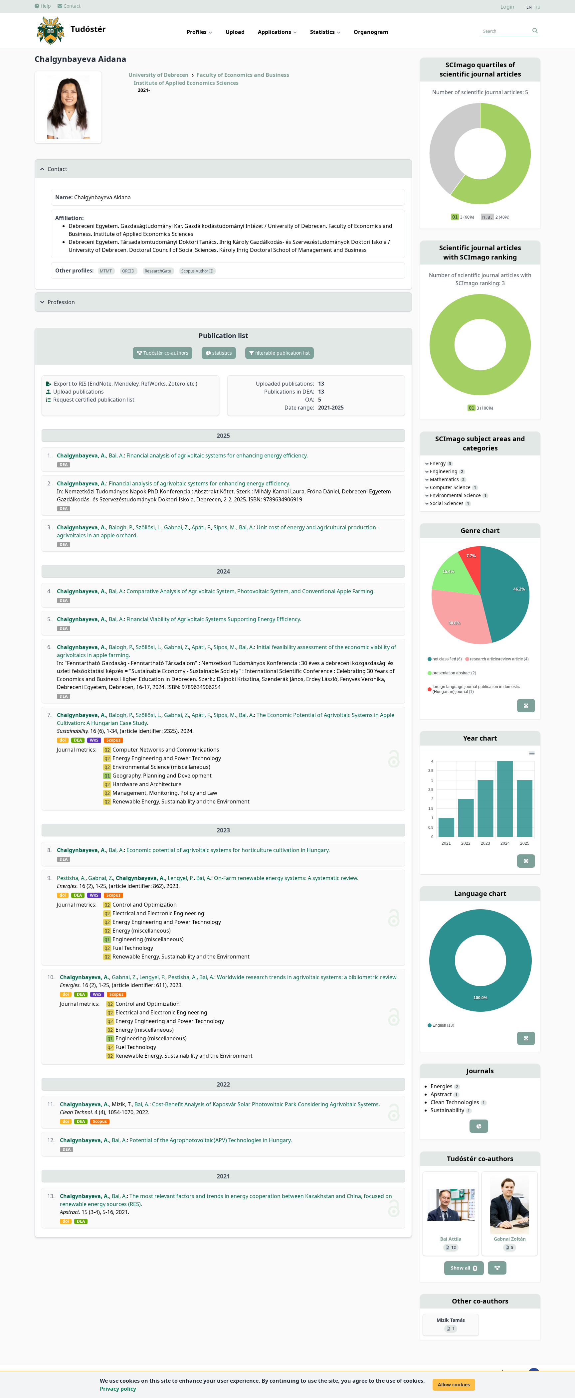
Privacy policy (118, 1388)
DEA (64, 464)
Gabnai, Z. (176, 527)
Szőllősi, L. (148, 527)
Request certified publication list (93, 399)
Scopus (113, 740)
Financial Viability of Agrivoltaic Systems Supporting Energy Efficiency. (213, 619)
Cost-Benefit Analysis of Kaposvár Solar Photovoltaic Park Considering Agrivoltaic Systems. (266, 1104)
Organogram (371, 32)
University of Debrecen (158, 75)
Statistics (323, 32)
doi (63, 740)
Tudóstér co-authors (165, 353)
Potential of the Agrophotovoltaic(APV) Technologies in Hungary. (210, 1140)
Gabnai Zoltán (510, 1239)
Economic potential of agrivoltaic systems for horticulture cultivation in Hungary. (228, 850)
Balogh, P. (121, 527)
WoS (94, 740)
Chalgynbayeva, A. (81, 455)
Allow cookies (454, 1384)
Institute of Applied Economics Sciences (186, 83)
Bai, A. (116, 455)
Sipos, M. (225, 527)
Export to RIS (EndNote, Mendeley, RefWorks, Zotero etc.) (125, 383)
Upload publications (78, 391)
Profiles (197, 32)
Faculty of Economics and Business (243, 75)
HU (537, 7)
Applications (275, 32)
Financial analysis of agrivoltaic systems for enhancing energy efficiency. (217, 455)
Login (507, 6)
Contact (71, 6)
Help (45, 6)
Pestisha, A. (71, 878)
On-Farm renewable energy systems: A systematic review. (286, 878)
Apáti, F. (201, 527)
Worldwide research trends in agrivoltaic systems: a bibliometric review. (307, 977)
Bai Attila (450, 1239)
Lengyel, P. (181, 878)
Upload (235, 32)
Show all (463, 1268)
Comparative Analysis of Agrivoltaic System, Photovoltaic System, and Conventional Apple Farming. (250, 591)
